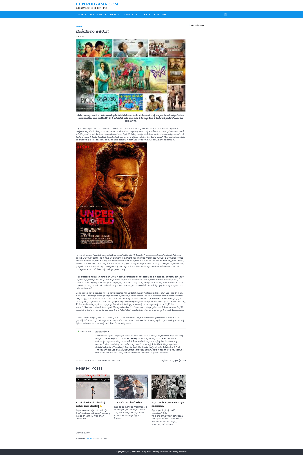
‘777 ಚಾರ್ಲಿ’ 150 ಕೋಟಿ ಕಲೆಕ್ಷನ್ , (128, 402)
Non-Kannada (97, 14)
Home (80, 14)
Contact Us (128, 14)
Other (144, 14)
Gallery (114, 14)
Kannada (79, 27)
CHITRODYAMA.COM (97, 4)
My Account (160, 14)
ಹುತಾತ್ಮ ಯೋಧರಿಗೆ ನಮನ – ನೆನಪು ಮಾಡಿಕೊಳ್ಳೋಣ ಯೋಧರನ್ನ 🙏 (90, 404)
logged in (89, 438)
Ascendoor (164, 452)
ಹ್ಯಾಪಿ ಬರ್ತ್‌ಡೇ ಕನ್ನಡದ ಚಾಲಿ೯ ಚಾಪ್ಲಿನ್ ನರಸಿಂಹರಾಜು (168, 404)
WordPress (182, 452)
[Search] (225, 14)
